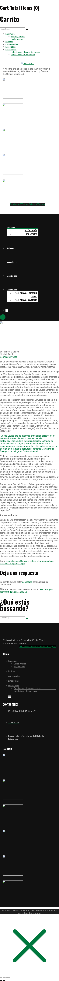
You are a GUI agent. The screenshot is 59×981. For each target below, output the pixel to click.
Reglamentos (17, 39)
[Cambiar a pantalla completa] (4, 977)
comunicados (11, 44)
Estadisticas (10, 47)
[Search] (27, 29)
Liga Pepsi (20, 563)
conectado (27, 582)
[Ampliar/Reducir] (1, 977)
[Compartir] (6, 977)
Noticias (9, 41)
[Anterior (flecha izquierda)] (1, 980)
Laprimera (10, 34)
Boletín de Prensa (8, 357)
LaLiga (12, 563)
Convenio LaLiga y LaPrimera (34, 561)
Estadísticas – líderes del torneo (25, 52)
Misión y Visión (18, 36)
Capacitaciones (13, 561)
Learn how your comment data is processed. (26, 590)
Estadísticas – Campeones (23, 54)
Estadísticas (10, 49)
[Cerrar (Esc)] (9, 977)
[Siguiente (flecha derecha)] (4, 980)
